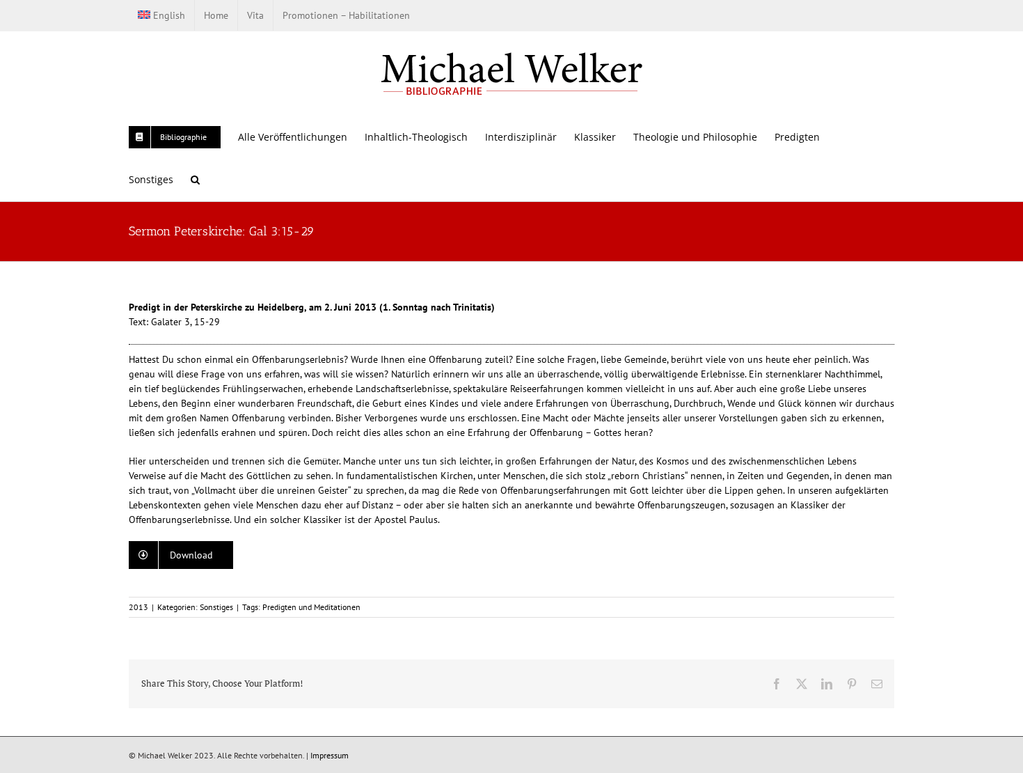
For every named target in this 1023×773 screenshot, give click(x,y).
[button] (195, 179)
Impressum (329, 755)
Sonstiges (216, 607)
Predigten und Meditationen (311, 607)
